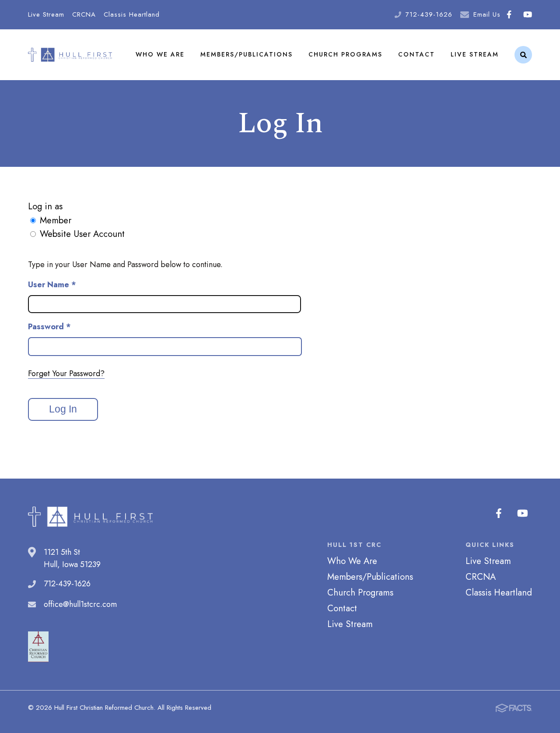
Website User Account (82, 233)
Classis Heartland (132, 14)
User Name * (52, 284)
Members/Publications (246, 54)
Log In (63, 409)
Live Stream (46, 14)
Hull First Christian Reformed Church (70, 54)
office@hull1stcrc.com (80, 604)
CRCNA (84, 14)
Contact (416, 54)
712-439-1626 (429, 14)
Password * (49, 326)
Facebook (508, 14)
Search (523, 54)
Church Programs (345, 54)
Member (55, 220)
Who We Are (160, 54)
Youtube (527, 14)
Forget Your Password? (66, 373)
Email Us (486, 14)
